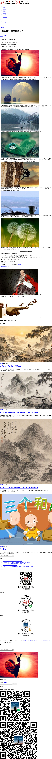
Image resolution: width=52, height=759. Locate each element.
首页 (4, 6)
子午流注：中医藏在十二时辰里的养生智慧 (12, 561)
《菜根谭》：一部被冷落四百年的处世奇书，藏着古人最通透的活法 (18, 566)
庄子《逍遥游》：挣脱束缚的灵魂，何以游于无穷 (14, 563)
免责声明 (5, 17)
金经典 (4, 14)
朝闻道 (19, 264)
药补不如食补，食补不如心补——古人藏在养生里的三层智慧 (16, 562)
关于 (4, 15)
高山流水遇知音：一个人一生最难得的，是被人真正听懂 (19, 412)
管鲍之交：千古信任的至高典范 (10, 366)
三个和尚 (3, 549)
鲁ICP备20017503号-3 (27, 640)
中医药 (4, 13)
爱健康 (4, 11)
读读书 (4, 7)
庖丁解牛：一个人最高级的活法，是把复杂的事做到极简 (19, 488)
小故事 (4, 9)
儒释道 (4, 10)
